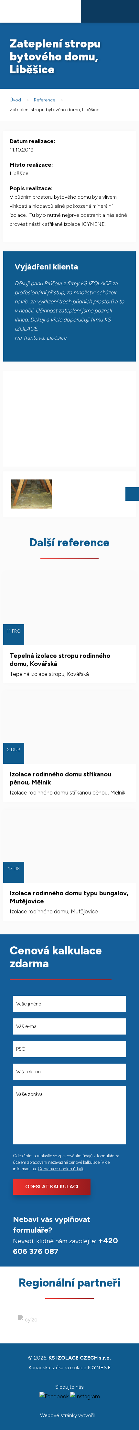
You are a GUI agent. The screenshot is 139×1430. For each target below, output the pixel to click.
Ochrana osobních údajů (60, 1168)
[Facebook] (54, 1396)
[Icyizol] (28, 1319)
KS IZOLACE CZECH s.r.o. (40, 11)
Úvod (15, 100)
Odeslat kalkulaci (51, 1186)
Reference (44, 100)
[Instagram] (85, 1396)
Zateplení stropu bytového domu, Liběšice (54, 109)
